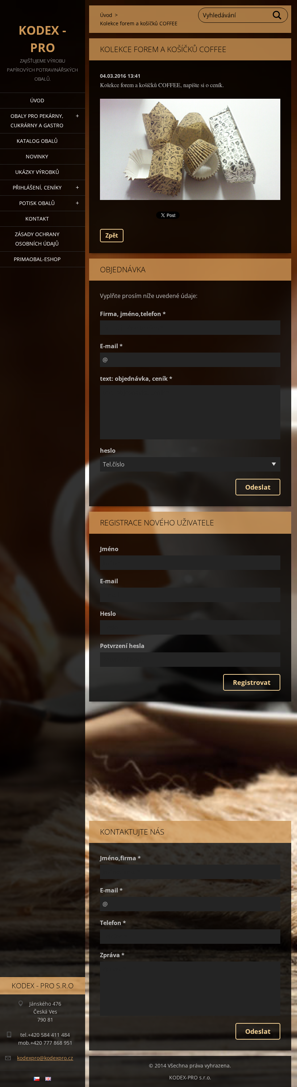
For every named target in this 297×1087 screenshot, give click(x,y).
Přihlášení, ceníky (37, 187)
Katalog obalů (37, 140)
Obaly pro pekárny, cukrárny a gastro (37, 120)
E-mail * (111, 346)
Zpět (111, 235)
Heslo (108, 614)
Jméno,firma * (120, 858)
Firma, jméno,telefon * (133, 314)
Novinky (37, 156)
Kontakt (37, 218)
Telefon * (113, 923)
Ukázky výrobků (37, 172)
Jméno (109, 549)
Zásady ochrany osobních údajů (37, 239)
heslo (108, 451)
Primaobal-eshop (37, 259)
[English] (48, 1079)
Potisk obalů (37, 203)
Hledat (277, 15)
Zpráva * (112, 955)
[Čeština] (36, 1079)
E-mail (109, 581)
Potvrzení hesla (122, 646)
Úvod (37, 100)
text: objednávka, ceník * (136, 379)
